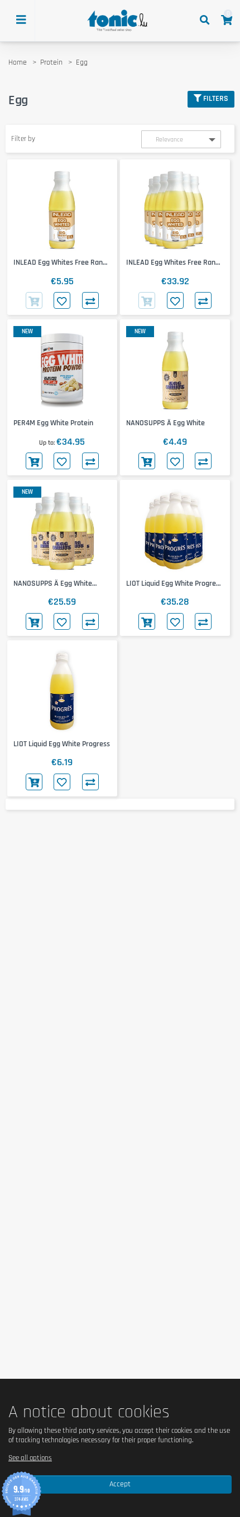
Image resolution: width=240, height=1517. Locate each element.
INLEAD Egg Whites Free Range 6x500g (174, 262)
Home (17, 62)
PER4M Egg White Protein (53, 423)
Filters (215, 99)
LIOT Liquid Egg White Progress (61, 744)
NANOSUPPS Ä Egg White (165, 423)
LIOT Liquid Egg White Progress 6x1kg (174, 583)
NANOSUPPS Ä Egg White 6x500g (52, 583)
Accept (120, 1484)
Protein (51, 62)
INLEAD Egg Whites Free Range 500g (62, 262)
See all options (30, 1457)
